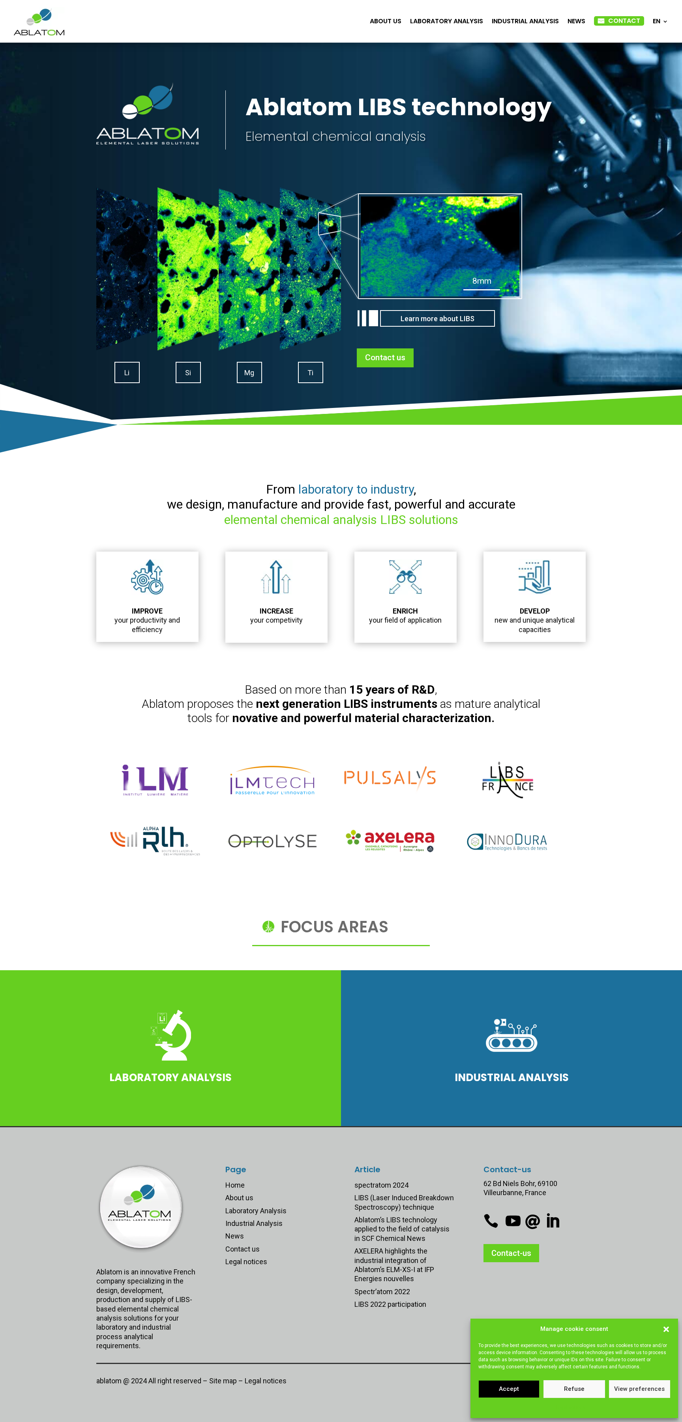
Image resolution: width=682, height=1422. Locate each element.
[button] (666, 1329)
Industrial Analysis (525, 21)
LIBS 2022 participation (390, 1304)
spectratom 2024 (381, 1185)
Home (235, 1185)
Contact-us (511, 1253)
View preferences (639, 1388)
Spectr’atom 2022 (382, 1291)
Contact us (385, 357)
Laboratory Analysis (446, 21)
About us (385, 21)
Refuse (574, 1388)
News (576, 21)
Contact (624, 20)
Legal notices (570, 1407)
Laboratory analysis (170, 1077)
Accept (509, 1388)
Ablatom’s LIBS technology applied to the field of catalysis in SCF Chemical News (402, 1229)
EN (656, 21)
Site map (223, 1381)
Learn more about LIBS (437, 318)
